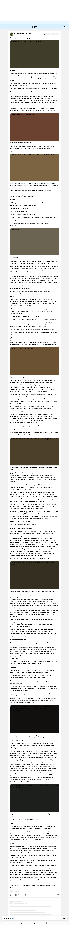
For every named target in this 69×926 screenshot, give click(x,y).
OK (64, 918)
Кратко (47, 34)
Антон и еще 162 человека (22, 33)
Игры (15, 35)
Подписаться (55, 34)
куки (13, 918)
